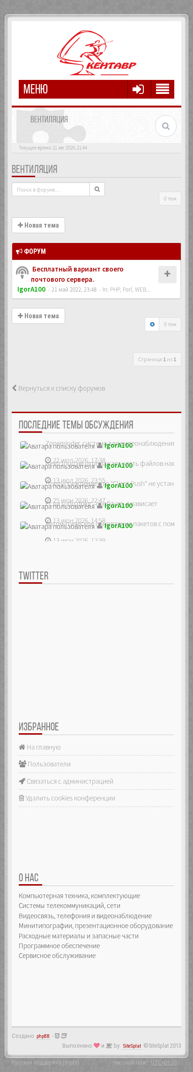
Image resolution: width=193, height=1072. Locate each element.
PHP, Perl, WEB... (130, 289)
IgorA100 (31, 289)
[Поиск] (97, 189)
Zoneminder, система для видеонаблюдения (110, 443)
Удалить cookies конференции (69, 797)
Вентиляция (34, 170)
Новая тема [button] (41, 225)
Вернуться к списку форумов (61, 388)
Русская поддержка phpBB (45, 1062)
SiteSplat (132, 1046)
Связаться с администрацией (69, 781)
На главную (43, 747)
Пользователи (48, 763)
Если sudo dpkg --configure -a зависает (101, 503)
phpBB (43, 1036)
